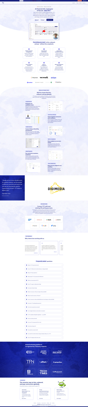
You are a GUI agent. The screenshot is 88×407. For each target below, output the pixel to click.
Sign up (37, 19)
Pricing (42, 19)
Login (85, 0)
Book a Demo (79, 0)
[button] (44, 31)
